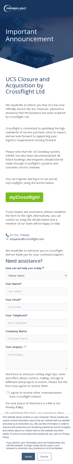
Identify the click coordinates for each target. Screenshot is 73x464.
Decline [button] (44, 456)
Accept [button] (28, 456)
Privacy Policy (14, 407)
